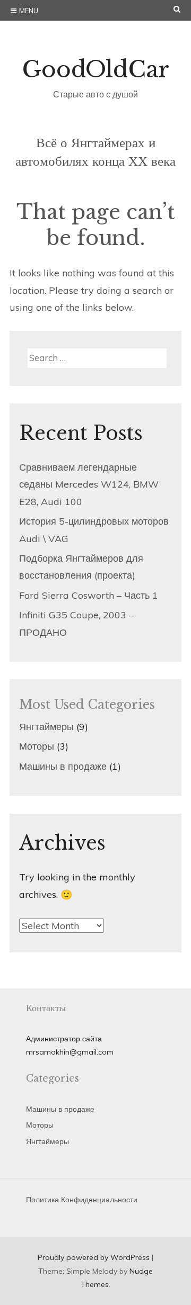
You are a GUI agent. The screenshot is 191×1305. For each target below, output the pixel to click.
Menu (28, 10)
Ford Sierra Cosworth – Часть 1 (88, 595)
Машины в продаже (63, 766)
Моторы (36, 746)
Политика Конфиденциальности (81, 1199)
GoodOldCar (95, 69)
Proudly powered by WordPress (94, 1257)
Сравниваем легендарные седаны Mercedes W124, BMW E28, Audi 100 (89, 484)
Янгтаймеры (46, 727)
